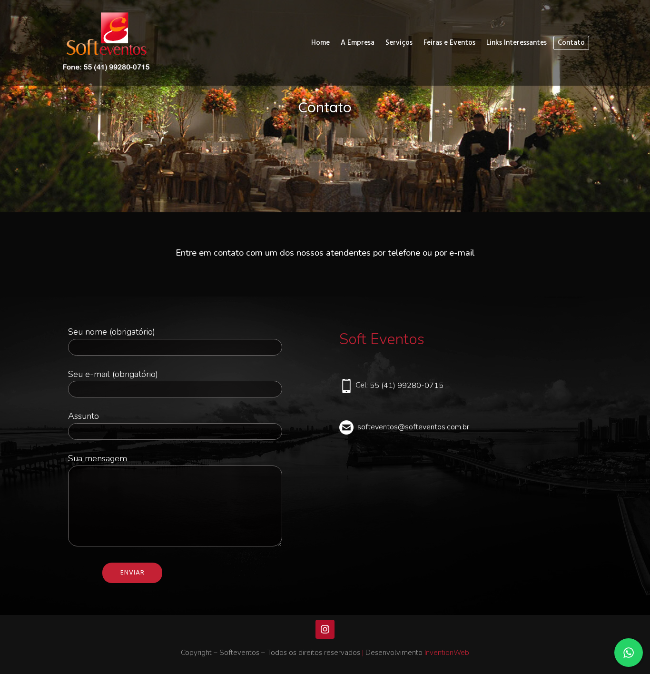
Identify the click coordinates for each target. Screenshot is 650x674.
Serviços (399, 43)
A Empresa (357, 43)
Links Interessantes (516, 43)
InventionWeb (446, 652)
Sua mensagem (97, 458)
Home (320, 43)
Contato (571, 43)
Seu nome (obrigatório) (111, 331)
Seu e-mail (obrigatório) (113, 374)
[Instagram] (325, 629)
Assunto (83, 416)
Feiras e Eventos (449, 43)
